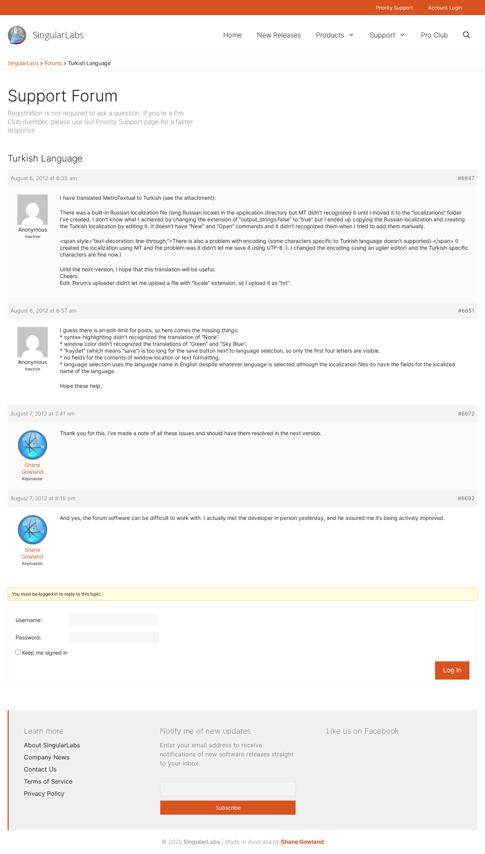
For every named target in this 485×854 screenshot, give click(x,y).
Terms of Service (48, 781)
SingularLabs (58, 34)
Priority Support (394, 8)
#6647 (466, 178)
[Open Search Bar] (466, 35)
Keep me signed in (44, 652)
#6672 (466, 413)
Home (232, 35)
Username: (29, 620)
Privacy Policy (44, 793)
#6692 (466, 498)
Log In (452, 670)
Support (382, 35)
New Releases (279, 35)
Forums (53, 63)
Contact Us (40, 769)
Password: (28, 637)
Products (330, 35)
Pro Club (434, 35)
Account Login (445, 8)
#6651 (466, 310)
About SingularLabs (52, 745)
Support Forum (63, 95)
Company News (46, 757)
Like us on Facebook (362, 731)
